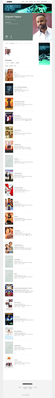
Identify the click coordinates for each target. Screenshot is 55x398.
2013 (21, 102)
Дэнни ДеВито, (27, 305)
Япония (28, 290)
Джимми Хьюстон (17, 348)
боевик (21, 103)
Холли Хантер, (23, 305)
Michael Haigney (16, 291)
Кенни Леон (16, 133)
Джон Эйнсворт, (26, 104)
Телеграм (30, 388)
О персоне (6, 43)
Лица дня (38, 1)
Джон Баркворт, (25, 262)
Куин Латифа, (20, 190)
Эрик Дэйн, (25, 176)
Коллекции (31, 1)
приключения (21, 189)
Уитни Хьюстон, (28, 334)
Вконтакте (25, 388)
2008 (20, 131)
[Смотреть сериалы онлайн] (27, 395)
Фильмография (11, 43)
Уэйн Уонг (15, 190)
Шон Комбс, (20, 133)
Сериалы (27, 1)
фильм (19, 73)
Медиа (35, 1)
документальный (16, 89)
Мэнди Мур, (25, 233)
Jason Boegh (30, 262)
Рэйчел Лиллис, (27, 291)
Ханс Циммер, (17, 90)
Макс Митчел (16, 262)
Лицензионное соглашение (27, 387)
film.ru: (20, 249)
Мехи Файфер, (27, 219)
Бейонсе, (24, 147)
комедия (15, 103)
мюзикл (20, 146)
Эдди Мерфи (28, 147)
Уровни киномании (44, 1)
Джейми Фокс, (21, 147)
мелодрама (16, 218)
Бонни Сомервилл (29, 176)
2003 (17, 217)
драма (15, 132)
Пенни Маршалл (16, 334)
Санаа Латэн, (24, 133)
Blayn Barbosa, (21, 262)
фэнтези (22, 333)
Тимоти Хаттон (27, 190)
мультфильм (16, 290)
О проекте (20, 387)
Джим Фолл (16, 176)
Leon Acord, (21, 104)
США (23, 103)
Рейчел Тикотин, (29, 348)
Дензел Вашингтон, (23, 334)
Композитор (11, 19)
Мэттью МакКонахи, (29, 248)
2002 (21, 231)
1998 (20, 303)
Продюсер (7, 19)
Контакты (35, 387)
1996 (20, 332)
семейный (24, 290)
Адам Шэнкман (16, 233)
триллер (18, 103)
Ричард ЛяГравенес (17, 305)
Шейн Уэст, (21, 233)
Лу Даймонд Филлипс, (23, 348)
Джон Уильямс (26, 90)
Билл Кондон (16, 147)
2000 (20, 260)
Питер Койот (29, 233)
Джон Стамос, (20, 176)
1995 (18, 346)
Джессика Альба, (22, 219)
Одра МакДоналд (29, 133)
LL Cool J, (23, 190)
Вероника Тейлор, (22, 291)
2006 (18, 145)
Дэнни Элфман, (21, 90)
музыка (21, 89)
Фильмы (23, 1)
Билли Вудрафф (16, 219)
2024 (17, 73)
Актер (14, 19)
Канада (21, 175)
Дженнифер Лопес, (22, 248)
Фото (16, 43)
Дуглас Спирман (16, 104)
